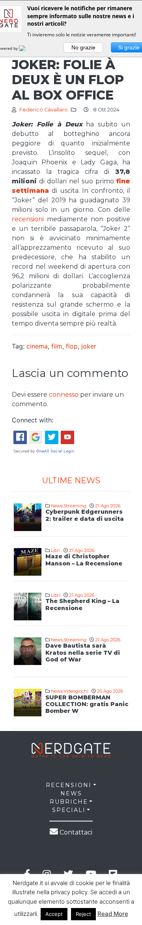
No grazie (83, 47)
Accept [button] (54, 914)
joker (88, 346)
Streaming (75, 506)
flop (72, 346)
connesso (63, 394)
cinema (37, 346)
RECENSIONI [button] (69, 785)
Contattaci (75, 832)
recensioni (29, 219)
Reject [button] (83, 914)
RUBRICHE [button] (69, 801)
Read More (112, 913)
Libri (55, 550)
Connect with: (32, 420)
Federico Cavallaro (43, 110)
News (57, 506)
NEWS (71, 793)
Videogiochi (76, 691)
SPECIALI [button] (69, 810)
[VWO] (27, 48)
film (56, 346)
